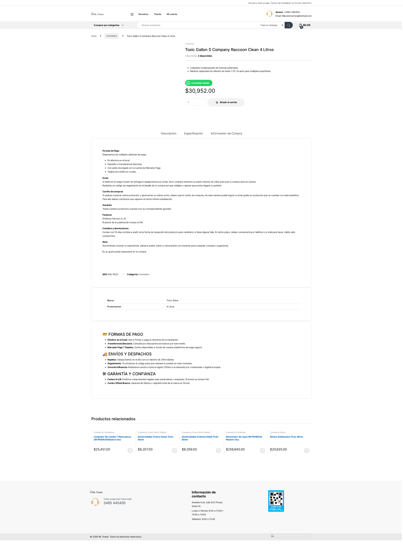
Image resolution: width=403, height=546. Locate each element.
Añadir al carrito (228, 102)
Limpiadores (109, 432)
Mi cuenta (172, 14)
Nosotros (143, 14)
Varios (282, 432)
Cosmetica (111, 35)
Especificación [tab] (193, 133)
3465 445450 (114, 503)
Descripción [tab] (168, 133)
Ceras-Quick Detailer (157, 432)
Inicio (93, 35)
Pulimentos (241, 432)
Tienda (157, 14)
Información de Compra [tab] (226, 133)
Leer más (130, 450)
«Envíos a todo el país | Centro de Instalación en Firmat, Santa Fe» (280, 3)
